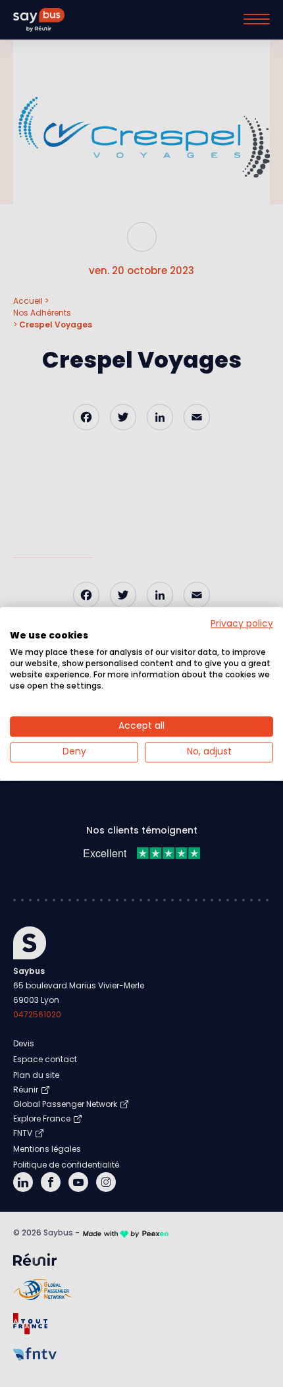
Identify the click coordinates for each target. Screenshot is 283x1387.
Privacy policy (242, 623)
